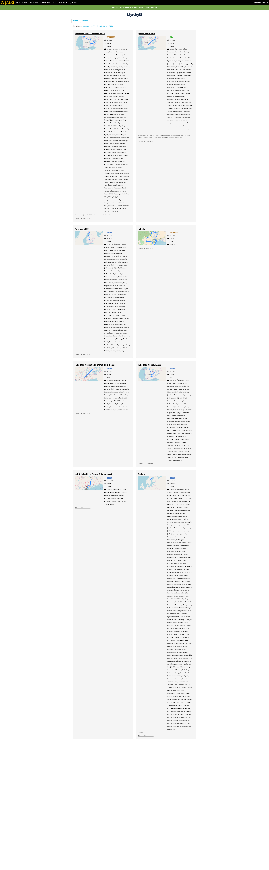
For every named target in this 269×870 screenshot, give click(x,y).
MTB (93, 26)
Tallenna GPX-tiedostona (82, 218)
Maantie (86, 26)
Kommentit (62, 3)
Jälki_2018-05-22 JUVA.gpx (149, 365)
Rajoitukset (74, 3)
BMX (111, 26)
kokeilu (141, 229)
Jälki (9, 2)
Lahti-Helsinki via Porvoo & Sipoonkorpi (93, 474)
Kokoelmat (33, 3)
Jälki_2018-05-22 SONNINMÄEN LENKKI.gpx (95, 365)
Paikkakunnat (45, 3)
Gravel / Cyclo (102, 26)
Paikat (24, 3)
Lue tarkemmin (150, 7)
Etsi (54, 3)
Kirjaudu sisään (261, 3)
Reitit (17, 3)
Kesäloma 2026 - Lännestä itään (90, 33)
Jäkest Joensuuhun (146, 33)
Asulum (141, 474)
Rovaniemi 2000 (82, 229)
